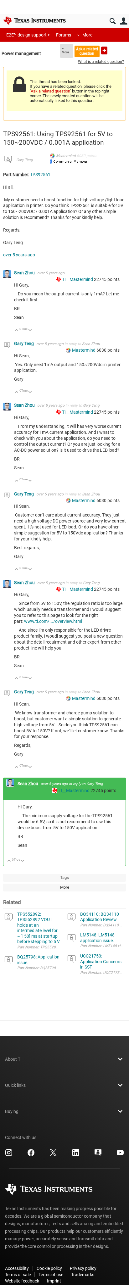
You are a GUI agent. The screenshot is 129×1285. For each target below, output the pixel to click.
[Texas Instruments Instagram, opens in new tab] (9, 1154)
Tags (64, 877)
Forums (63, 34)
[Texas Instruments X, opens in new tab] (53, 1154)
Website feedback (22, 1280)
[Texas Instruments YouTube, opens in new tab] (120, 1154)
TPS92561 (40, 174)
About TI (13, 1059)
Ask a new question (104, 50)
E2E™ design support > (28, 34)
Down (30, 330)
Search (112, 21)
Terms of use (51, 1274)
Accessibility (17, 1268)
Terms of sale (18, 1274)
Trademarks (82, 1274)
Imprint (54, 1280)
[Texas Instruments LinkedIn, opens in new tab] (76, 1154)
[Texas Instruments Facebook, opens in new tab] (31, 1154)
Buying (11, 1111)
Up (16, 330)
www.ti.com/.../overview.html (53, 621)
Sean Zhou (25, 272)
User (123, 21)
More (87, 34)
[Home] (34, 20)
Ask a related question (87, 51)
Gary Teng (24, 160)
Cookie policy (49, 1268)
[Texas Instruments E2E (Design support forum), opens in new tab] (98, 1154)
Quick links (15, 1085)
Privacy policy (83, 1268)
